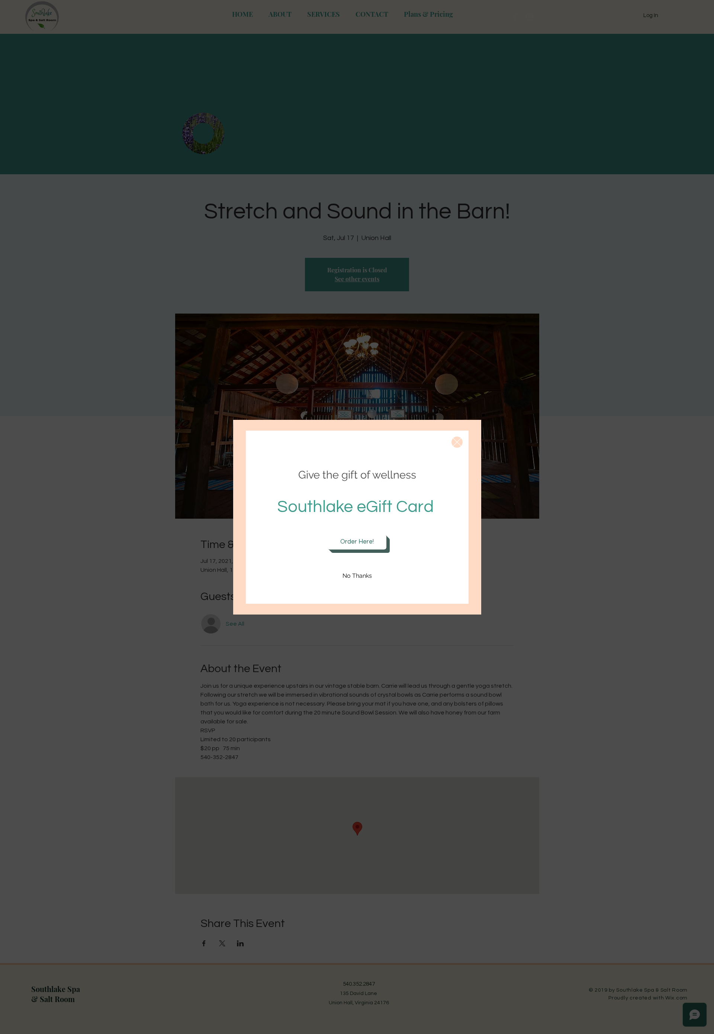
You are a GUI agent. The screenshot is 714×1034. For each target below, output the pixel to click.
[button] (457, 442)
